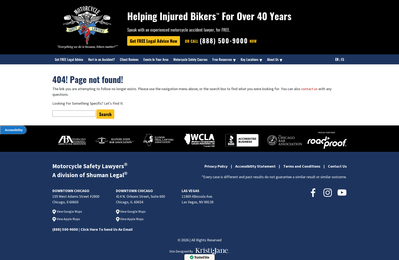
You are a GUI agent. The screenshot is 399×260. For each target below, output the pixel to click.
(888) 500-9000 (65, 229)
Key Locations (249, 59)
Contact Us (337, 166)
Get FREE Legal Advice (69, 59)
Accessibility (14, 130)
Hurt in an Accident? (101, 59)
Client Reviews (129, 59)
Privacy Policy (216, 166)
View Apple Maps (68, 219)
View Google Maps (69, 211)
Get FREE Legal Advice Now (153, 41)
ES (342, 59)
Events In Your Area (155, 59)
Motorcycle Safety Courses (190, 59)
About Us (272, 59)
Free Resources (222, 59)
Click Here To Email (107, 229)
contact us (309, 88)
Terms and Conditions (301, 166)
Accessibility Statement (255, 166)
